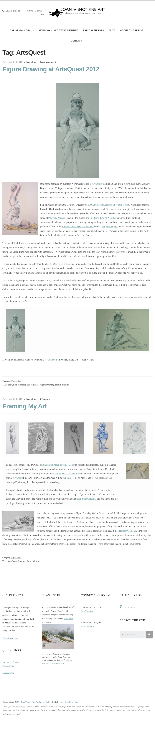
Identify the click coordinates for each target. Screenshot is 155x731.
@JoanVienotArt (88, 626)
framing (21, 561)
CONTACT (76, 41)
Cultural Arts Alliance (28, 384)
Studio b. (103, 513)
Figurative (16, 380)
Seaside (65, 384)
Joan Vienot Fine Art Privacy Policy (36, 702)
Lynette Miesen (57, 217)
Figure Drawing (47, 384)
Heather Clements (127, 530)
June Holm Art (34, 561)
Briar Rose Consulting (69, 702)
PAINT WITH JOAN (93, 30)
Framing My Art (24, 406)
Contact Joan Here (10, 637)
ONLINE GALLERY (20, 30)
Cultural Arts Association (65, 473)
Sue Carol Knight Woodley (103, 217)
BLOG (112, 30)
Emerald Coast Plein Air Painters (78, 226)
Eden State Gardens (85, 498)
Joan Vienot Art (87, 611)
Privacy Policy (8, 666)
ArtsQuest (97, 183)
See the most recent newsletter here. (57, 662)
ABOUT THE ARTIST (131, 30)
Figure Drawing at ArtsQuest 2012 (50, 69)
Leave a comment (48, 62)
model (58, 384)
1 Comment (45, 399)
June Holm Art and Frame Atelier (58, 464)
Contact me (53, 359)
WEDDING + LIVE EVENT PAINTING (59, 30)
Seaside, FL (71, 477)
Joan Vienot (31, 62)
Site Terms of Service (11, 662)
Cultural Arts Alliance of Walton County (110, 204)
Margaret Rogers (109, 226)
